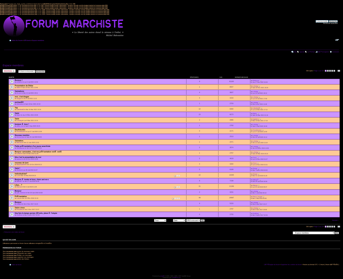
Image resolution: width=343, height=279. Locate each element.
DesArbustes (20, 130)
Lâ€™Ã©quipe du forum (271, 264)
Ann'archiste (21, 137)
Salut (17, 113)
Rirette (19, 170)
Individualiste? (21, 174)
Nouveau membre (22, 135)
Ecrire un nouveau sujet (9, 70)
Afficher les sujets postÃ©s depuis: (142, 220)
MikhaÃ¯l (20, 181)
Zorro (255, 157)
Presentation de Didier (24, 86)
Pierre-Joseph (257, 197)
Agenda (301, 52)
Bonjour (18, 191)
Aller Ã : (289, 233)
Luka (18, 198)
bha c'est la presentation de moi (28, 157)
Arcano (19, 93)
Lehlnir (19, 153)
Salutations (19, 91)
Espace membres (38, 40)
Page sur (318, 71)
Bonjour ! (19, 80)
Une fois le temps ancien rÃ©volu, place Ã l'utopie (36, 213)
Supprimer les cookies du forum (291, 264)
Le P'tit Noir (311, 52)
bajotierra (256, 119)
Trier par (170, 220)
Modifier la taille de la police (337, 40)
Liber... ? (18, 185)
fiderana (19, 142)
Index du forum (17, 40)
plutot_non (20, 126)
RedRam (20, 215)
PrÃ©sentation (21, 196)
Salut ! (17, 168)
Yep (16, 108)
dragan (19, 98)
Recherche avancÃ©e (330, 23)
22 (339, 71)
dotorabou (20, 104)
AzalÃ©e (19, 82)
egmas (19, 159)
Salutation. (19, 141)
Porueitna (20, 209)
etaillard (19, 204)
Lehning (255, 86)
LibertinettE (20, 109)
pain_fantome (21, 193)
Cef (18, 175)
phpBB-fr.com (176, 277)
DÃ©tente (27, 40)
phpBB (162, 276)
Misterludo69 (21, 164)
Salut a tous (20, 208)
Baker (19, 115)
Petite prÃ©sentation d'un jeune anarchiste (32, 146)
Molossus (256, 80)
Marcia (19, 187)
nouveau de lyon (22, 163)
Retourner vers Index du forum (14, 232)
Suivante (335, 220)
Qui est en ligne (9, 239)
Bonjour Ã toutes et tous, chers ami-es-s (32, 179)
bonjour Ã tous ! (22, 124)
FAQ (295, 52)
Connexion (335, 52)
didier (18, 87)
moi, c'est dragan (22, 97)
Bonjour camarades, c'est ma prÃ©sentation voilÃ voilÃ (38, 152)
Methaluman (21, 148)
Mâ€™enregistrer (323, 52)
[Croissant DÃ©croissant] (195, 220)
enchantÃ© (19, 102)
